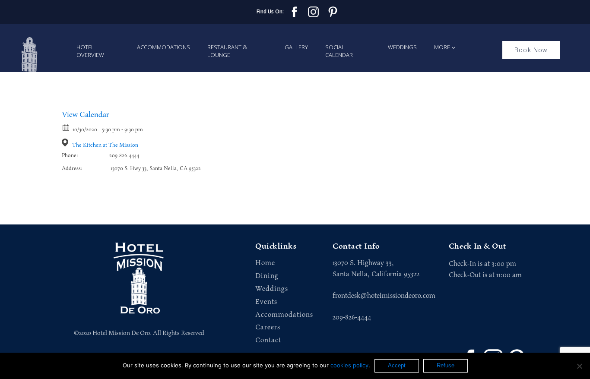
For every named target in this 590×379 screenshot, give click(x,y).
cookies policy (349, 365)
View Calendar (85, 115)
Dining (267, 276)
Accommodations (163, 47)
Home (265, 263)
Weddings (402, 47)
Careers (267, 327)
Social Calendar (339, 51)
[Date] (66, 127)
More (442, 47)
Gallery (296, 47)
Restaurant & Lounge (227, 51)
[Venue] (66, 143)
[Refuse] (579, 366)
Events (266, 302)
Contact (268, 340)
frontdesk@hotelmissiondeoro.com (384, 295)
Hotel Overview (90, 51)
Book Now (531, 50)
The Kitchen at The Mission (105, 145)
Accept (397, 365)
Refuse (445, 365)
